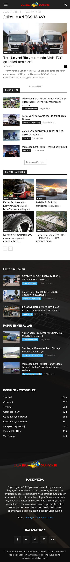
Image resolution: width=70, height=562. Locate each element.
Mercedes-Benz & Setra (32, 355)
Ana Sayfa (7, 12)
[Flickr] (26, 539)
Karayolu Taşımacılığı (31, 123)
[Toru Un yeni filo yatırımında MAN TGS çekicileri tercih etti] (35, 38)
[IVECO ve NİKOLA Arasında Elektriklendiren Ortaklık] (11, 120)
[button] (5, 4)
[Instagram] (35, 539)
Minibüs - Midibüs (12, 198)
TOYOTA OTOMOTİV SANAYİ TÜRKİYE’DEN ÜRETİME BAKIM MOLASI (51, 238)
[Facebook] (17, 539)
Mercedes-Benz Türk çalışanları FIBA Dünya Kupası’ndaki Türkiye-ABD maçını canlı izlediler (44, 101)
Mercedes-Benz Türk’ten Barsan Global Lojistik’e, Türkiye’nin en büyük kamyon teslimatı (42, 367)
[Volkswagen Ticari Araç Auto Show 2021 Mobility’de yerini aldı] (11, 337)
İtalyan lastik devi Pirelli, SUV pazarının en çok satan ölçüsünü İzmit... (17, 238)
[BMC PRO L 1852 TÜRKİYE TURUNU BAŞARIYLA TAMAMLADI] (11, 296)
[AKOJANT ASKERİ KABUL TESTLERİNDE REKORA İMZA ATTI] (11, 135)
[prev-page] (5, 249)
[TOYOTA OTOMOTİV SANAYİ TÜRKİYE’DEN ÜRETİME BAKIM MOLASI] (51, 221)
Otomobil (41, 198)
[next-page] (10, 249)
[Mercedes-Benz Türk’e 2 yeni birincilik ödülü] (11, 151)
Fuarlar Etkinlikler (30, 109)
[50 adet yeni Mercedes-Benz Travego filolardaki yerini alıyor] (11, 352)
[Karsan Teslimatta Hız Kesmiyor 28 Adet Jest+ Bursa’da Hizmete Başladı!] (18, 189)
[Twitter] (44, 539)
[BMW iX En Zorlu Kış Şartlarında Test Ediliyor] (51, 189)
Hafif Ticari (27, 314)
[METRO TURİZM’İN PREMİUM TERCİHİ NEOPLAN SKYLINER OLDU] (11, 280)
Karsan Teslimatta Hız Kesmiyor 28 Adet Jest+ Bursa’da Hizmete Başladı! (16, 206)
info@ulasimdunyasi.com (39, 517)
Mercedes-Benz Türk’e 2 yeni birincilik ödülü (44, 147)
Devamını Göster (34, 162)
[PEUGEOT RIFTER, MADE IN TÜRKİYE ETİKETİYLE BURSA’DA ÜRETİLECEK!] (11, 311)
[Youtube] (52, 539)
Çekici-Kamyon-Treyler (13, 52)
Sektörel (26, 138)
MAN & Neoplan (29, 283)
